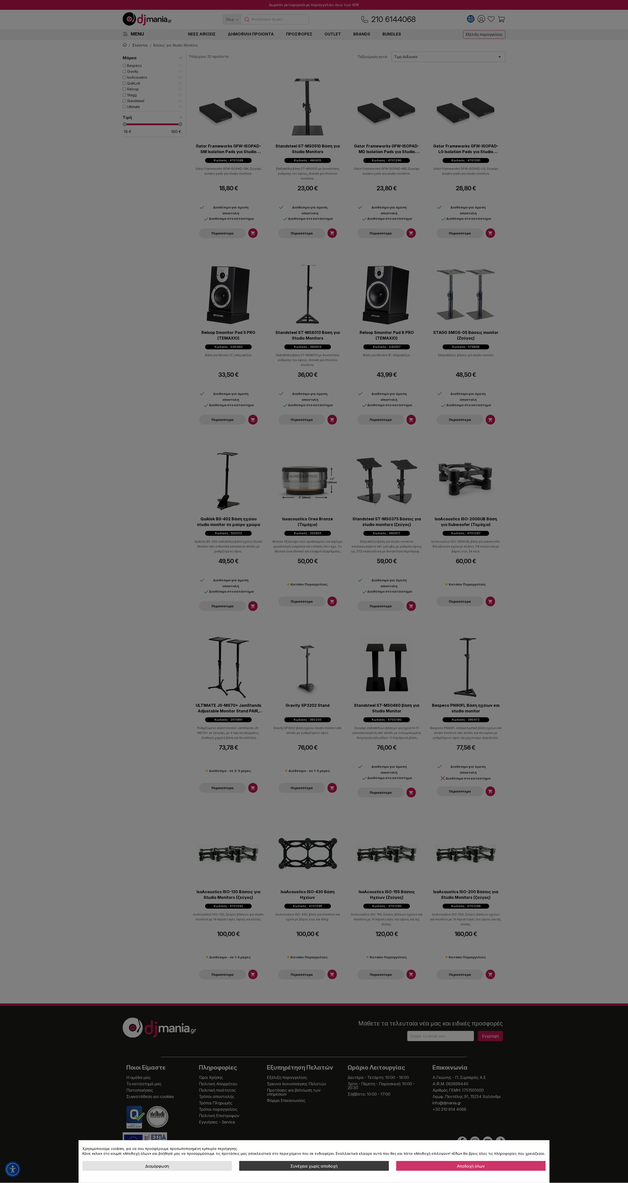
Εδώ (456, 1153)
